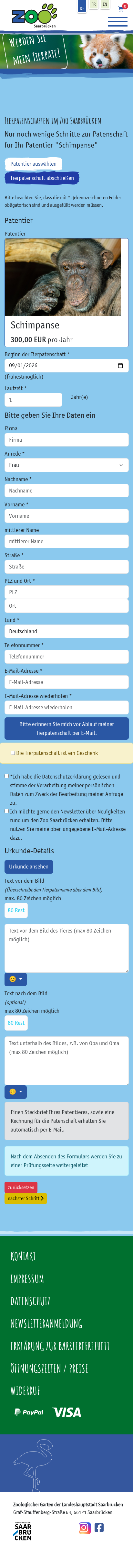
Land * (12, 620)
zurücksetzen (21, 1187)
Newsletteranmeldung (46, 1323)
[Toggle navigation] (117, 22)
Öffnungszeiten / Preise (49, 1368)
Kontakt (23, 1256)
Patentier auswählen (33, 163)
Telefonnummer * (24, 645)
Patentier (15, 233)
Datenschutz (30, 1301)
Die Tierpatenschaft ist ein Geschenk (57, 753)
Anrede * (15, 453)
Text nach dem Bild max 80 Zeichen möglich (32, 1008)
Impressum (27, 1279)
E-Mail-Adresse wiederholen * (38, 696)
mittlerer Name (22, 530)
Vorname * (17, 504)
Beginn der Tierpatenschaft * (37, 354)
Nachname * (18, 479)
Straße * (14, 555)
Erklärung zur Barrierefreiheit (60, 1346)
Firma (11, 428)
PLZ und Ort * (20, 581)
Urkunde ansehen (28, 866)
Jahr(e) (79, 397)
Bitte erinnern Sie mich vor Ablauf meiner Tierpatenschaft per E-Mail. (66, 728)
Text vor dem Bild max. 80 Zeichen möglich (53, 895)
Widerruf (25, 1391)
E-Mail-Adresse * (24, 671)
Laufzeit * (16, 388)
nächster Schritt (24, 1198)
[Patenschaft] (32, 15)
